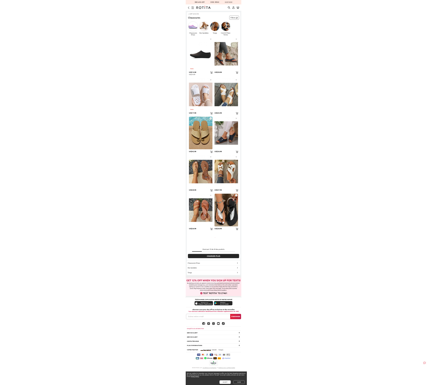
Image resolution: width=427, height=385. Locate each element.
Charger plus (213, 256)
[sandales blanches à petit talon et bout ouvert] (226, 171)
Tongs (190, 272)
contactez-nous (193, 341)
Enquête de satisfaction (195, 328)
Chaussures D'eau (194, 263)
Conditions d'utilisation (210, 367)
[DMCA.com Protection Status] (213, 363)
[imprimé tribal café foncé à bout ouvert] (200, 171)
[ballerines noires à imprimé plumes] (226, 210)
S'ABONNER (235, 316)
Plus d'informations (194, 345)
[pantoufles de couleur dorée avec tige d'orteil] (200, 133)
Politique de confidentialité (226, 367)
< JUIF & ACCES (193, 14)
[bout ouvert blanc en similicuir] (226, 94)
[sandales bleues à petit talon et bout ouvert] (226, 133)
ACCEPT (225, 382)
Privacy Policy (195, 376)
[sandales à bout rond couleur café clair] (200, 210)
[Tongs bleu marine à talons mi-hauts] (226, 53)
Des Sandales (192, 268)
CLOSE (239, 382)
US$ (213, 349)
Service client (192, 333)
